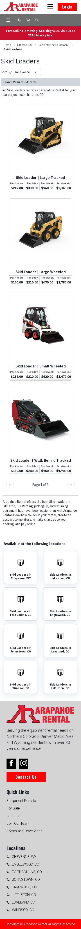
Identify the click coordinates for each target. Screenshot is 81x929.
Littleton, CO (24, 44)
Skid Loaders (13, 49)
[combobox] (15, 72)
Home (7, 44)
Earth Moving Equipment (53, 44)
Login (67, 7)
